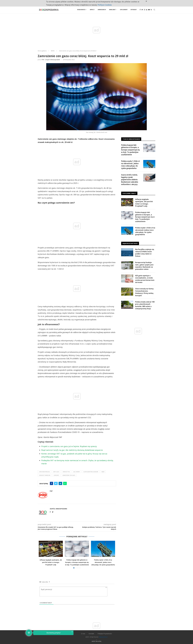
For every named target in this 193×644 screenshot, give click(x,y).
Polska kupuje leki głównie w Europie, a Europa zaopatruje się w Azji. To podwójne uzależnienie (77, 562)
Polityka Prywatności (105, 634)
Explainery (124, 9)
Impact (92, 9)
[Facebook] (140, 10)
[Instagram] (144, 10)
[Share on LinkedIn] (60, 483)
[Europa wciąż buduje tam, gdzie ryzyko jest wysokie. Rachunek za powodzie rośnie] (127, 265)
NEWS (53, 51)
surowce (56, 475)
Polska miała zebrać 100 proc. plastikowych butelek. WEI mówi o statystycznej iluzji (145, 305)
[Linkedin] (146, 10)
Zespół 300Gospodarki (52, 60)
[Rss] (151, 10)
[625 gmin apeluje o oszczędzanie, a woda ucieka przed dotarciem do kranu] (127, 278)
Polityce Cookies (105, 5)
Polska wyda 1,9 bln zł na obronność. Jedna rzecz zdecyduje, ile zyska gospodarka (103, 562)
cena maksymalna (44, 471)
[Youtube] (149, 10)
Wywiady (134, 9)
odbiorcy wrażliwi (44, 475)
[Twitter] (142, 10)
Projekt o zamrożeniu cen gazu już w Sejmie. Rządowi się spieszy (69, 446)
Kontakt (91, 634)
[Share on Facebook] (51, 483)
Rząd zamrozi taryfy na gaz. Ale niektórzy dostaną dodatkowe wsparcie (72, 450)
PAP (43, 60)
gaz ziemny (76, 471)
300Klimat (112, 9)
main (103, 471)
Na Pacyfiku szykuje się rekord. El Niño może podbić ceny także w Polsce (144, 252)
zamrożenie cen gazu (68, 475)
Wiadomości (81, 9)
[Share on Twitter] (56, 483)
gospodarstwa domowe (90, 471)
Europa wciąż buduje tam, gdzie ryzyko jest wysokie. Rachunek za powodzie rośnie (144, 265)
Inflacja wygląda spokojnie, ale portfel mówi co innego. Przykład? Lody (51, 562)
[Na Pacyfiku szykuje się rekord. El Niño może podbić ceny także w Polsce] (127, 252)
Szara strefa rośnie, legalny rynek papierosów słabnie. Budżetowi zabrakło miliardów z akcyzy (129, 180)
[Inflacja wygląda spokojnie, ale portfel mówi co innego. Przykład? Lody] (51, 549)
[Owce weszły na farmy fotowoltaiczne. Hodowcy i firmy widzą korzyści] (127, 292)
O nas (83, 634)
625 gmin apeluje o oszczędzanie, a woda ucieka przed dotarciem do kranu (144, 278)
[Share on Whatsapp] (65, 483)
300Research (102, 9)
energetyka (66, 471)
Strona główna (42, 51)
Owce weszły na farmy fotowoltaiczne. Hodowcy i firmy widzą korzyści (144, 292)
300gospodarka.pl (103, 637)
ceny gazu (56, 471)
